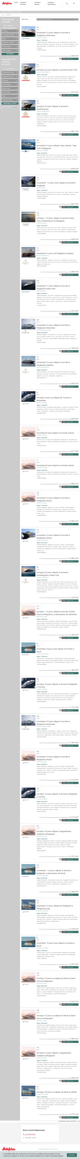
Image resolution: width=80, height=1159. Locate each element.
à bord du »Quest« (53, 288)
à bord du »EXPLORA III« (55, 254)
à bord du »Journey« (53, 34)
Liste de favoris (16, 12)
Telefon (67, 3)
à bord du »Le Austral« (55, 908)
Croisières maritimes (23, 3)
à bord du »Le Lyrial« (55, 434)
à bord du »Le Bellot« (54, 399)
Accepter (72, 1155)
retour (4, 12)
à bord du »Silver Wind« (55, 651)
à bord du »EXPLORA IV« (53, 364)
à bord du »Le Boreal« (53, 537)
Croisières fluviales (37, 3)
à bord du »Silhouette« (57, 147)
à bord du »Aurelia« (55, 220)
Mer (4, 25)
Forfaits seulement (9, 28)
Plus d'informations (56, 1156)
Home (16, 2)
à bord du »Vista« (56, 185)
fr (74, 3)
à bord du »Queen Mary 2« (57, 71)
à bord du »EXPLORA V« (52, 574)
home (3, 15)
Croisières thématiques (51, 3)
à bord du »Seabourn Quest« (53, 327)
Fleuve (10, 25)
